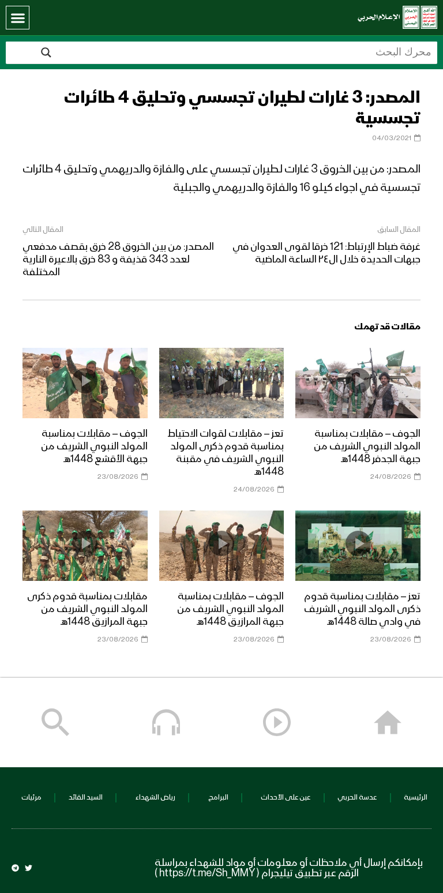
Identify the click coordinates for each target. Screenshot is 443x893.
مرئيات (31, 797)
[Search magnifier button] (46, 52)
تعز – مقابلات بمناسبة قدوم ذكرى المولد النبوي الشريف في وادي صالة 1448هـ (362, 609)
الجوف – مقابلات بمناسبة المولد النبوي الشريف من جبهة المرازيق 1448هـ (230, 609)
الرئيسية (415, 797)
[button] (17, 17)
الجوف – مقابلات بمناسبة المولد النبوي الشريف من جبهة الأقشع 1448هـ (94, 446)
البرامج (218, 797)
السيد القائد (86, 797)
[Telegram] (15, 868)
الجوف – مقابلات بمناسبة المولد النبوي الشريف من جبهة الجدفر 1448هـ (367, 446)
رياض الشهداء (155, 797)
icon (358, 380)
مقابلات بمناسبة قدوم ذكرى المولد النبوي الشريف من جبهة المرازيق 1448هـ (87, 609)
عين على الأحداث (285, 797)
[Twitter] (28, 868)
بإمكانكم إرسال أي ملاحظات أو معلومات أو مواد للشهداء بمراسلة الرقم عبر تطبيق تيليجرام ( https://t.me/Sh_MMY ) (289, 868)
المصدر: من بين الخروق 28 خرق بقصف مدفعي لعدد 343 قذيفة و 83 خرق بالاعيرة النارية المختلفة (118, 259)
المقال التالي (42, 230)
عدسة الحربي (357, 797)
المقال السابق (399, 230)
